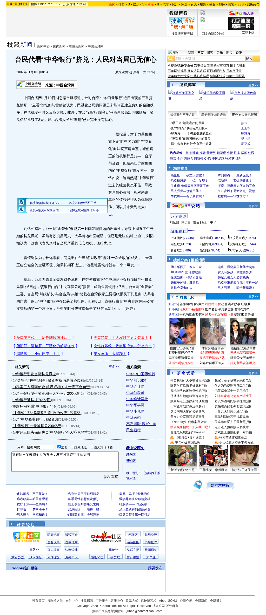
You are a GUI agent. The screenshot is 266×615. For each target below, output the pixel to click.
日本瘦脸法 (234, 71)
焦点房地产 (71, 4)
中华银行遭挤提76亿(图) (32, 400)
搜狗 (82, 4)
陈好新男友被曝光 (242, 363)
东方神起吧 (237, 244)
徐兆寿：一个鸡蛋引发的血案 (191, 133)
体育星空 (133, 557)
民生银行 (133, 430)
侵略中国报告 (235, 76)
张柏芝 (230, 158)
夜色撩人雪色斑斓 (244, 115)
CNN (207, 158)
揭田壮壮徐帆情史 (182, 348)
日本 (237, 153)
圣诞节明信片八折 (181, 363)
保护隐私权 (148, 601)
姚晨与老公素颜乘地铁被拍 (189, 401)
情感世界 (151, 542)
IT (158, 4)
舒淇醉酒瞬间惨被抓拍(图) (233, 401)
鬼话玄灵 (133, 550)
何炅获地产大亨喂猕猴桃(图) (190, 380)
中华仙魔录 (135, 393)
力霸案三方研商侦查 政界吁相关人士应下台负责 (51, 387)
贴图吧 (175, 250)
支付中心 (71, 601)
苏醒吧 (175, 244)
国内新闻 (59, 46)
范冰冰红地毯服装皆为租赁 (189, 396)
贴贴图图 (133, 542)
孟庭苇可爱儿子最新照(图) (233, 422)
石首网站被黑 (177, 71)
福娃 (203, 153)
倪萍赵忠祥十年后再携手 (232, 391)
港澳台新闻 (76, 46)
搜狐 (34, 4)
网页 (200, 52)
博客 (231, 4)
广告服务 (102, 601)
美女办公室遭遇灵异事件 (187, 417)
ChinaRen (45, 4)
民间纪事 (53, 535)
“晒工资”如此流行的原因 (187, 123)
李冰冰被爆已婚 (213, 348)
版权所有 (172, 606)
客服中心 (117, 601)
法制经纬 (71, 550)
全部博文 (216, 601)
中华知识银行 (137, 380)
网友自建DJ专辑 (213, 34)
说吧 (239, 52)
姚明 (238, 158)
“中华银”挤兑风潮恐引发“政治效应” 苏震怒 (46, 413)
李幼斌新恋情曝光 (242, 352)
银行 (205, 222)
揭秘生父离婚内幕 (243, 348)
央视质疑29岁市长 (180, 65)
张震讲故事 (232, 304)
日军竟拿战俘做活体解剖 (187, 406)
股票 (173, 158)
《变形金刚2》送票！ (190, 437)
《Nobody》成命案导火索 (188, 422)
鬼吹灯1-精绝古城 (191, 309)
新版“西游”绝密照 (183, 470)
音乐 (220, 52)
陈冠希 (188, 158)
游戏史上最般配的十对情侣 (233, 432)
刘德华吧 (206, 244)
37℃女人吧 (237, 250)
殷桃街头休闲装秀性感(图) (188, 391)
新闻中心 (43, 46)
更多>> (114, 366)
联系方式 (132, 601)
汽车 (166, 4)
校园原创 (151, 550)
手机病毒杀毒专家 (191, 314)
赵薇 (244, 153)
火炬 (230, 153)
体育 (121, 4)
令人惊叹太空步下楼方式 (236, 443)
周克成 (245, 144)
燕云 (244, 123)
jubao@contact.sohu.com (144, 611)
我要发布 (155, 568)
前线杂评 (151, 535)
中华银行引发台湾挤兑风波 (34, 374)
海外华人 (71, 557)
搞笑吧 (115, 557)
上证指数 (176, 238)
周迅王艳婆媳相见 (212, 358)
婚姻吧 (204, 250)
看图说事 (53, 542)
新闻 (191, 52)
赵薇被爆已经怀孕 (181, 352)
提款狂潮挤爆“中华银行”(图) (35, 406)
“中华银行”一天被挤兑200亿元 (36, 426)
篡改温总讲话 (196, 71)
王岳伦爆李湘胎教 (187, 443)
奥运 (188, 153)
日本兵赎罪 (237, 65)
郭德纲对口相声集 (191, 304)
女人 (194, 4)
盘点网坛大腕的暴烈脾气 (187, 411)
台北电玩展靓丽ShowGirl (187, 432)
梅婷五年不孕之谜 (182, 115)
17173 (57, 4)
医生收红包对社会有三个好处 (191, 144)
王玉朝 (245, 128)
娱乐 (136, 4)
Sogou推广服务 (25, 568)
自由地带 (71, 542)
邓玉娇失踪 (202, 65)
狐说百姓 (71, 535)
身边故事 (53, 550)
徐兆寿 (245, 133)
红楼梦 (245, 304)
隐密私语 (97, 557)
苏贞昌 (186, 222)
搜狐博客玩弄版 (182, 34)
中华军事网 (135, 405)
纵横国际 (35, 557)
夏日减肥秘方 (216, 71)
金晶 (180, 158)
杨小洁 (245, 138)
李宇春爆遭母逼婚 (181, 358)
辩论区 (131, 461)
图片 (229, 52)
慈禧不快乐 (217, 76)
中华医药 (133, 417)
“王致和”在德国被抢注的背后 (191, 138)
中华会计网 (135, 386)
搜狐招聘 (87, 601)
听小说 (173, 309)
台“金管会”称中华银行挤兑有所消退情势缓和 (48, 380)
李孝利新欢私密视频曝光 (232, 417)
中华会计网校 (137, 399)
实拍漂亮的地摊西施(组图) (233, 406)
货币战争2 (242, 309)
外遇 (251, 153)
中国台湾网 (95, 46)
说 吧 (195, 206)
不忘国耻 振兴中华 (141, 424)
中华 (213, 222)
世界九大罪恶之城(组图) (231, 411)
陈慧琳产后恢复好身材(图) (188, 385)
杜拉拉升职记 (214, 304)
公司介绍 (186, 601)
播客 (212, 4)
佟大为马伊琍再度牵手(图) (233, 385)
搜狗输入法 (55, 601)
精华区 (131, 454)
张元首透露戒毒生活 (233, 437)
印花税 (221, 153)
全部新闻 (201, 601)
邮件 (222, 4)
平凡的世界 (226, 309)
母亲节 (211, 153)
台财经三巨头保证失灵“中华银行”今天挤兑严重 (50, 432)
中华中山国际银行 (140, 374)
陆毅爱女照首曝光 (242, 358)
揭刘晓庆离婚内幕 (212, 352)
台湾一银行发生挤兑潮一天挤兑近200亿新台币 (50, 393)
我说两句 (253, 4)
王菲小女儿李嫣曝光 (214, 470)
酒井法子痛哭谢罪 (244, 470)
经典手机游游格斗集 (219, 314)
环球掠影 (53, 557)
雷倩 (196, 222)
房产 (175, 4)
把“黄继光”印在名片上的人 (189, 128)
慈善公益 (17, 557)
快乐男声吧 (237, 238)
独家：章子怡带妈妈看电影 (233, 380)
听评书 (173, 304)
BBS (240, 4)
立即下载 (248, 32)
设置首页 (38, 601)
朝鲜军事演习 (219, 65)
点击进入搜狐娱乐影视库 (232, 427)
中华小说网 (135, 411)
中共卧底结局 (199, 76)
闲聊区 (133, 535)
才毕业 (151, 557)
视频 (203, 4)
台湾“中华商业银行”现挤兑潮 (35, 419)
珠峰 (195, 153)
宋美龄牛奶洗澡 (179, 76)
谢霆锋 (198, 158)
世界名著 (211, 309)
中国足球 (218, 158)
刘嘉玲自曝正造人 (212, 363)
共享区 (173, 314)
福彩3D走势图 (244, 314)
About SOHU (168, 601)
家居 (184, 4)
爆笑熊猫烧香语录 (213, 115)
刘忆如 (174, 222)
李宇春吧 (206, 238)
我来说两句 (123, 72)
